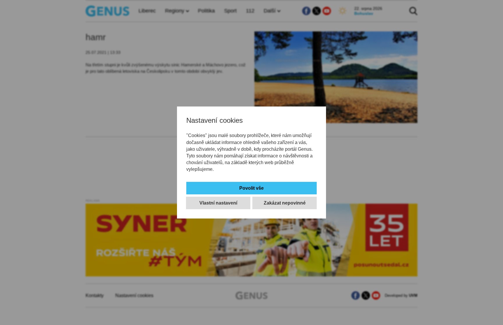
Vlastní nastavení (218, 202)
